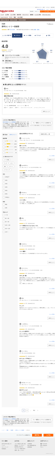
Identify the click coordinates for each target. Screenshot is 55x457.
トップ (2, 14)
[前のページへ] (19, 410)
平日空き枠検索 (22, 20)
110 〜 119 (7, 228)
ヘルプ (47, 9)
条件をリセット (13, 134)
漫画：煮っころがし (19, 450)
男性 (6, 204)
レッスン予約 (38, 14)
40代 (6, 187)
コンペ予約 (12, 14)
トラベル (47, 7)
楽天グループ (37, 7)
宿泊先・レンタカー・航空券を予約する (20, 446)
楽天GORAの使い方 (41, 9)
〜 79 (6, 215)
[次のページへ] (37, 410)
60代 (6, 193)
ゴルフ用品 (19, 17)
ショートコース (4, 17)
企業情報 (30, 443)
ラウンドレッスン (46, 14)
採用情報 (30, 447)
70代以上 (7, 197)
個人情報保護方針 (32, 445)
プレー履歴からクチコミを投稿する (42, 122)
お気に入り (37, 11)
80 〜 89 (7, 218)
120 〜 (6, 232)
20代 (6, 180)
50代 (6, 190)
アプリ (10, 17)
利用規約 (4, 448)
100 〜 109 (7, 225)
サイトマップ (52, 9)
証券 (44, 7)
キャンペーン (26, 14)
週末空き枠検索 (13, 20)
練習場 (31, 14)
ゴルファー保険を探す (20, 448)
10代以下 (7, 176)
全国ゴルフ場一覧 (5, 20)
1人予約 (7, 14)
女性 (6, 207)
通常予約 (37, 435)
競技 (15, 17)
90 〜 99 (7, 221)
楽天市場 (52, 7)
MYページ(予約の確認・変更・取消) (47, 11)
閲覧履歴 (31, 11)
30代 (6, 183)
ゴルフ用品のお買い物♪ (20, 443)
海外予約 (19, 14)
